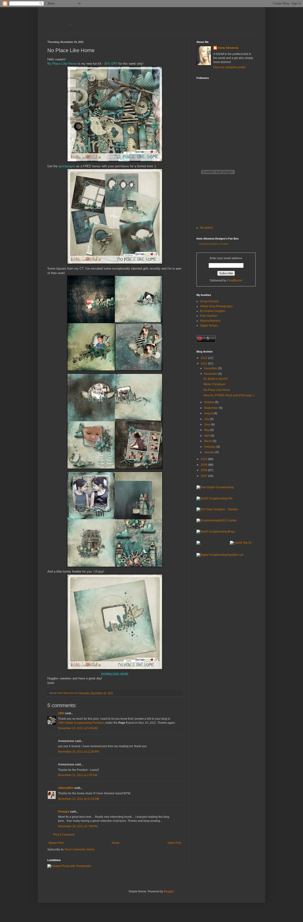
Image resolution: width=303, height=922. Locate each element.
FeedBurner (234, 280)
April (207, 435)
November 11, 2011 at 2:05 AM (77, 775)
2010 (204, 459)
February (210, 446)
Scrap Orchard (209, 301)
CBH (61, 713)
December (211, 368)
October (209, 402)
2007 (204, 476)
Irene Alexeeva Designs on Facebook (213, 244)
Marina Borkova (210, 320)
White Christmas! (214, 384)
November (211, 373)
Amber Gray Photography (216, 306)
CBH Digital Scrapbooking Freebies (81, 722)
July (207, 419)
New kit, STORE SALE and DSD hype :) (229, 395)
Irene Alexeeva (228, 48)
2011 (204, 363)
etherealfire (66, 788)
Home (116, 843)
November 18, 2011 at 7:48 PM (78, 826)
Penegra (63, 811)
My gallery (206, 227)
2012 (204, 358)
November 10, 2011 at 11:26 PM (78, 751)
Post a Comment (64, 834)
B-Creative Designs (212, 311)
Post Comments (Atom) (79, 849)
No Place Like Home (217, 390)
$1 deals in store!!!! (216, 378)
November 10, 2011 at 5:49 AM (78, 728)
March (208, 441)
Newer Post (56, 843)
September (211, 408)
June (207, 424)
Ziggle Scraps (209, 325)
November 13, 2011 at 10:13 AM (78, 798)
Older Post (174, 843)
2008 (204, 470)
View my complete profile (229, 67)
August (209, 413)
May (207, 430)
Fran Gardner (208, 315)
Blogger (169, 891)
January (209, 452)
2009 (204, 464)
